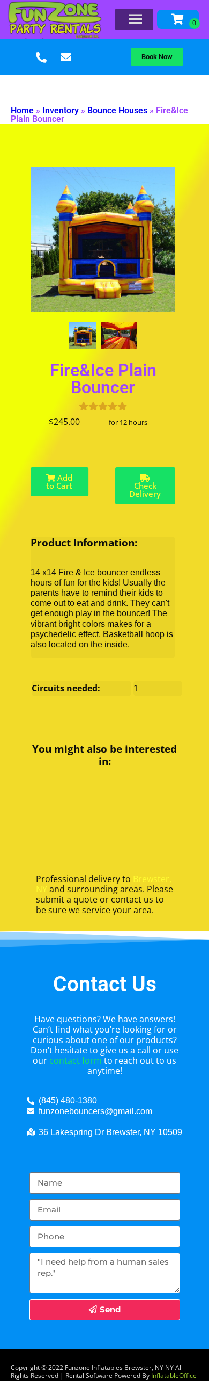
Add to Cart (59, 481)
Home (22, 110)
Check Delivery (145, 489)
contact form (75, 1060)
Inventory (60, 110)
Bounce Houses (117, 110)
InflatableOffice (174, 1375)
